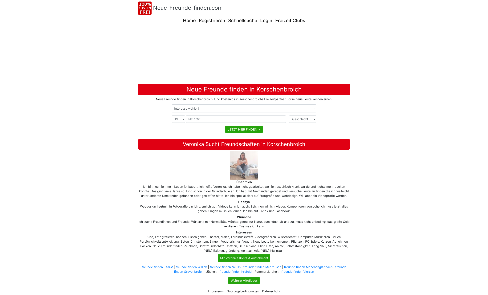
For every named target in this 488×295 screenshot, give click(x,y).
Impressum (216, 291)
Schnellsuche (242, 20)
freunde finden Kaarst (157, 267)
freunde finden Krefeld (235, 271)
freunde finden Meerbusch (262, 267)
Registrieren (212, 20)
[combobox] (244, 108)
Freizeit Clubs (290, 20)
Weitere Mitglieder (244, 280)
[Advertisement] (244, 55)
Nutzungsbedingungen (243, 291)
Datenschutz (271, 291)
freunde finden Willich (191, 267)
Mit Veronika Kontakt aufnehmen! (244, 258)
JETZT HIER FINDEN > (244, 129)
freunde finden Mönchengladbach (308, 267)
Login (266, 20)
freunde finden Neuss (225, 267)
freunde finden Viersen (297, 271)
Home (189, 20)
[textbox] (244, 108)
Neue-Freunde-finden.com (188, 7)
